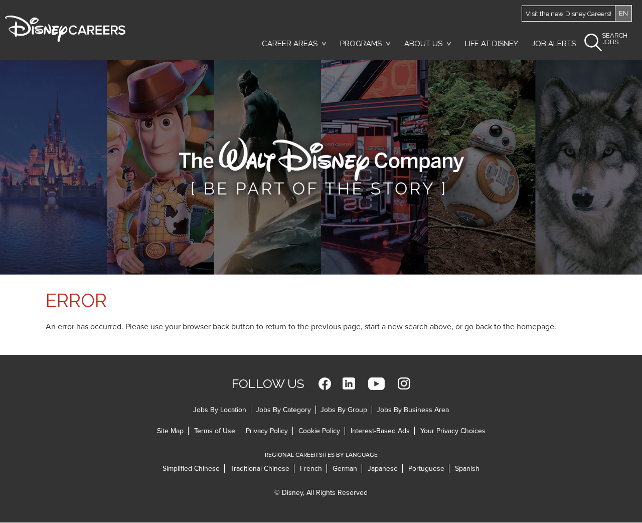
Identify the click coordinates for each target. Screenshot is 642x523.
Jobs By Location (219, 410)
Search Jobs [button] (614, 39)
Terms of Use (214, 431)
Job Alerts (554, 43)
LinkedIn (349, 383)
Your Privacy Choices (453, 431)
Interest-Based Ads (380, 431)
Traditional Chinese (259, 468)
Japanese (383, 468)
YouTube (376, 383)
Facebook (324, 383)
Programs (361, 43)
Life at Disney (491, 43)
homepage (535, 327)
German (345, 468)
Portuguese (426, 468)
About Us (423, 43)
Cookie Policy (319, 431)
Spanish (467, 468)
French (311, 468)
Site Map (170, 431)
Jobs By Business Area (413, 410)
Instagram (404, 383)
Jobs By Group (343, 410)
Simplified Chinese (191, 468)
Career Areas (289, 43)
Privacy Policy (267, 431)
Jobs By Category (283, 410)
